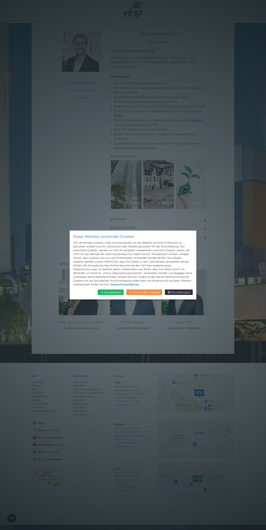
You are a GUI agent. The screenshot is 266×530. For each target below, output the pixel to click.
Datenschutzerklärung (124, 284)
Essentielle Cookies (146, 292)
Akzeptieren (112, 292)
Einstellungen (180, 292)
